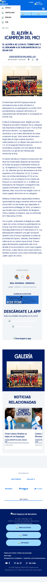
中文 (6, 22)
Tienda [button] (24, 535)
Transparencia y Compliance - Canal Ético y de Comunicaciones (24, 558)
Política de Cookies (10, 553)
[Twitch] (21, 563)
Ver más (32, 563)
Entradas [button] (25, 543)
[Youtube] (6, 563)
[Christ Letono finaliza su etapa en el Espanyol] (16, 418)
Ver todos (24, 499)
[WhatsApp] (37, 60)
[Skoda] (8, 489)
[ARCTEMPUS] (16, 479)
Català (8, 8)
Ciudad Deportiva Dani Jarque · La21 (22, 56)
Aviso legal (7, 556)
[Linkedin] (18, 563)
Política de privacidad (24, 553)
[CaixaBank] (38, 489)
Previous (9, 418)
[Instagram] (15, 563)
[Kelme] (30, 479)
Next (37, 418)
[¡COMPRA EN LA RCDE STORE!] (22, 299)
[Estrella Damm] (31, 2)
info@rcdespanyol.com (23, 523)
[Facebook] (9, 563)
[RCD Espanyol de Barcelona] (4, 5)
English (8, 17)
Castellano (10, 13)
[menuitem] (39, 3)
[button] (23, 13)
